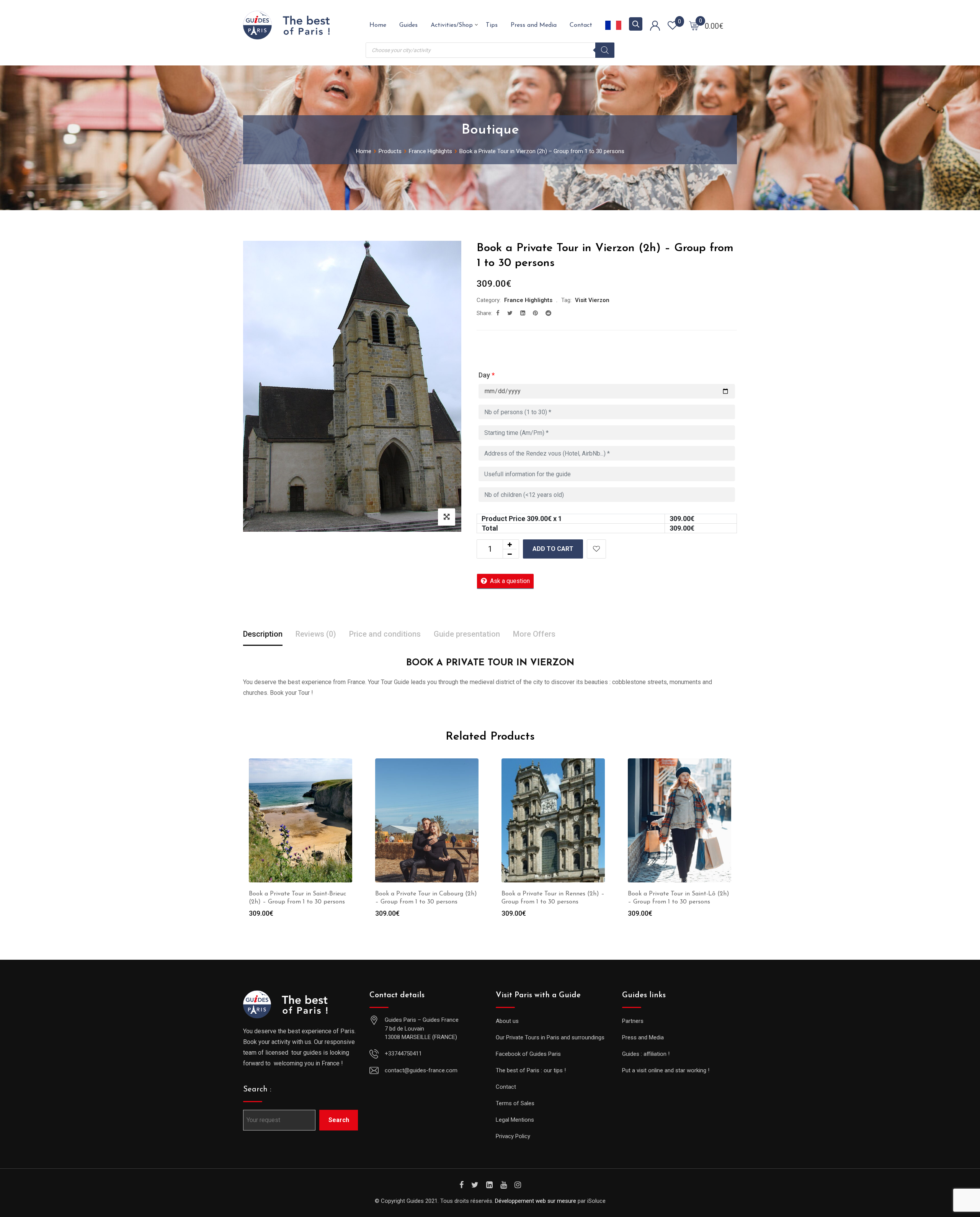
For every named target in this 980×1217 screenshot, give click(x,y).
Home (377, 25)
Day (487, 375)
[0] (694, 25)
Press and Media (534, 25)
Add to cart (552, 548)
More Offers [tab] (534, 634)
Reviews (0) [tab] (316, 634)
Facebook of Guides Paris (528, 1053)
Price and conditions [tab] (385, 634)
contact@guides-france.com (421, 1070)
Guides (408, 25)
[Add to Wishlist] (596, 549)
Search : (257, 1089)
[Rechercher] (604, 50)
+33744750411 (403, 1053)
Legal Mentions (515, 1119)
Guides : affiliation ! (646, 1053)
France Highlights (528, 300)
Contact (581, 25)
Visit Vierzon (592, 300)
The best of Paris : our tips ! (531, 1070)
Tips (492, 25)
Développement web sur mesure (535, 1200)
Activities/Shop (452, 25)
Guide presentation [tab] (467, 634)
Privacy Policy (513, 1136)
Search (338, 1120)
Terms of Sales (515, 1103)
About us (507, 1021)
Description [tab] (263, 634)
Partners (633, 1021)
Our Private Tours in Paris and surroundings (550, 1037)
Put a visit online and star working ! (665, 1070)
